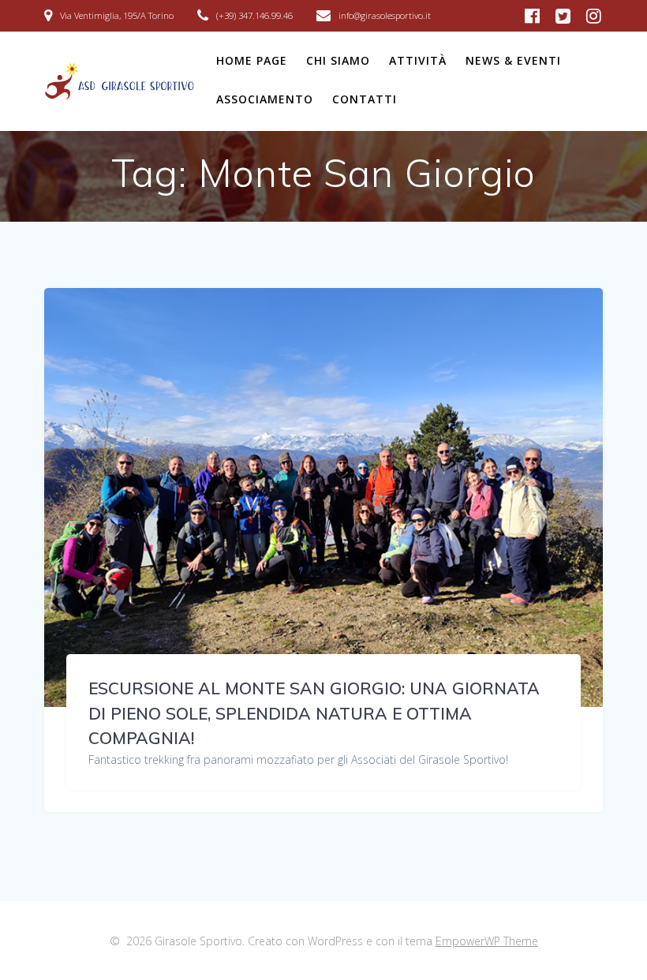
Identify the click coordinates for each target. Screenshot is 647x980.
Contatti (364, 99)
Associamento (264, 99)
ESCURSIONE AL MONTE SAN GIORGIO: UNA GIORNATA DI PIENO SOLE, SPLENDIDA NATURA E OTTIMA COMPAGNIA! (314, 713)
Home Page (251, 60)
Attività (418, 60)
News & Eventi (513, 60)
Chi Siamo (338, 60)
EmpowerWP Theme (487, 940)
